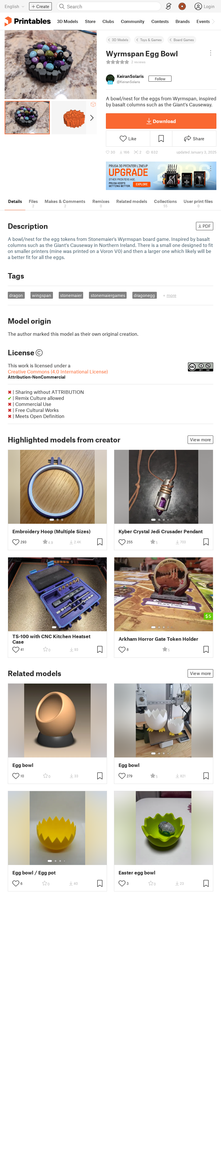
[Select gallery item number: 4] (168, 520)
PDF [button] (207, 226)
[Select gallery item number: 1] (51, 520)
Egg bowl (22, 765)
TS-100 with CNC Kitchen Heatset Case (51, 639)
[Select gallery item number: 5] (172, 520)
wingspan (41, 295)
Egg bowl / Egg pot (34, 872)
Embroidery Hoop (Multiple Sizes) (51, 531)
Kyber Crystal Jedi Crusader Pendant (161, 531)
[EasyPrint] (168, 6)
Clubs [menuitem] (108, 21)
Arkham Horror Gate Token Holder (158, 639)
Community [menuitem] (132, 21)
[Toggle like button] (15, 542)
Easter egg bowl (137, 872)
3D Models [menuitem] (67, 21)
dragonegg (144, 295)
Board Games (184, 40)
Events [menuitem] (203, 21)
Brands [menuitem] (183, 21)
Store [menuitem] (90, 21)
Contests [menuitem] (160, 21)
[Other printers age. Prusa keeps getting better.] (161, 176)
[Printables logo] (28, 21)
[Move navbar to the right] (213, 21)
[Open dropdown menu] (210, 52)
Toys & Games (151, 40)
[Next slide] (91, 117)
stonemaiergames (108, 295)
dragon (16, 295)
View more (200, 439)
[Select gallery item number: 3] (62, 520)
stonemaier (71, 295)
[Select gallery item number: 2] (57, 520)
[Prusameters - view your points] (182, 6)
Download (164, 121)
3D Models (120, 40)
